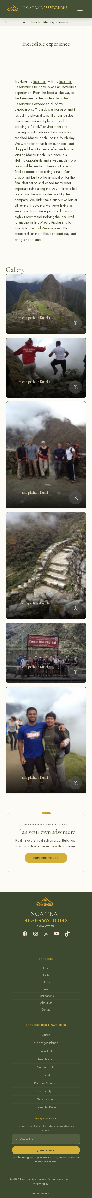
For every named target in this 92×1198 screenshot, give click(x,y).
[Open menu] (80, 8)
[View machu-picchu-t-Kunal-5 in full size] (75, 672)
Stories (22, 22)
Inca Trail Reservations (44, 228)
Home (8, 22)
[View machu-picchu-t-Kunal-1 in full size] (75, 323)
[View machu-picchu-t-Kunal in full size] (75, 782)
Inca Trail (39, 81)
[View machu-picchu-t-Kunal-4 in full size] (75, 608)
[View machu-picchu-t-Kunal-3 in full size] (75, 497)
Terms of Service (40, 1193)
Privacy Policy (40, 1184)
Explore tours (46, 858)
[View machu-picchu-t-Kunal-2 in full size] (75, 387)
